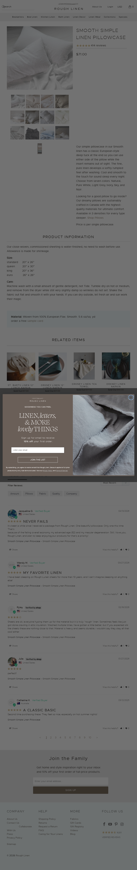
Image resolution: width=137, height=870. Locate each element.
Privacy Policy (48, 471)
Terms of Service (62, 471)
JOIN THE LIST (37, 459)
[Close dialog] (131, 397)
